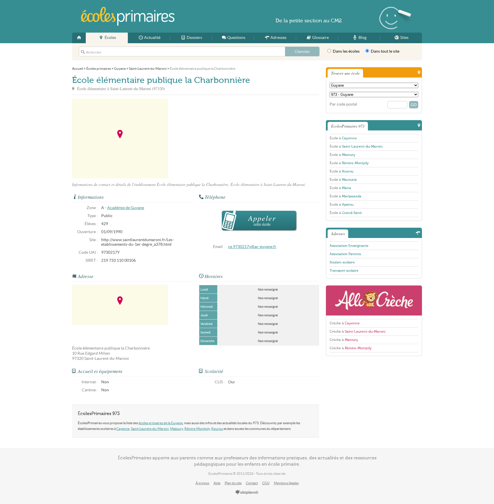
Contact (252, 483)
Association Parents (345, 254)
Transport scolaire (344, 271)
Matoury (176, 428)
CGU (266, 483)
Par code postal (343, 104)
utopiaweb (247, 492)
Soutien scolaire (342, 262)
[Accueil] (79, 38)
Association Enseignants (349, 246)
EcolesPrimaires (127, 16)
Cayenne (123, 428)
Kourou (217, 428)
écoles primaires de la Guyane (161, 423)
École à (343, 138)
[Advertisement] (220, 138)
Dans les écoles (346, 51)
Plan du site (233, 483)
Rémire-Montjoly (197, 428)
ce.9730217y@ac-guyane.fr (252, 247)
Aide (217, 483)
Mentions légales (286, 483)
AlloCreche (374, 300)
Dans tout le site (384, 51)
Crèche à (345, 323)
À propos (202, 483)
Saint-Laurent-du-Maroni (150, 428)
